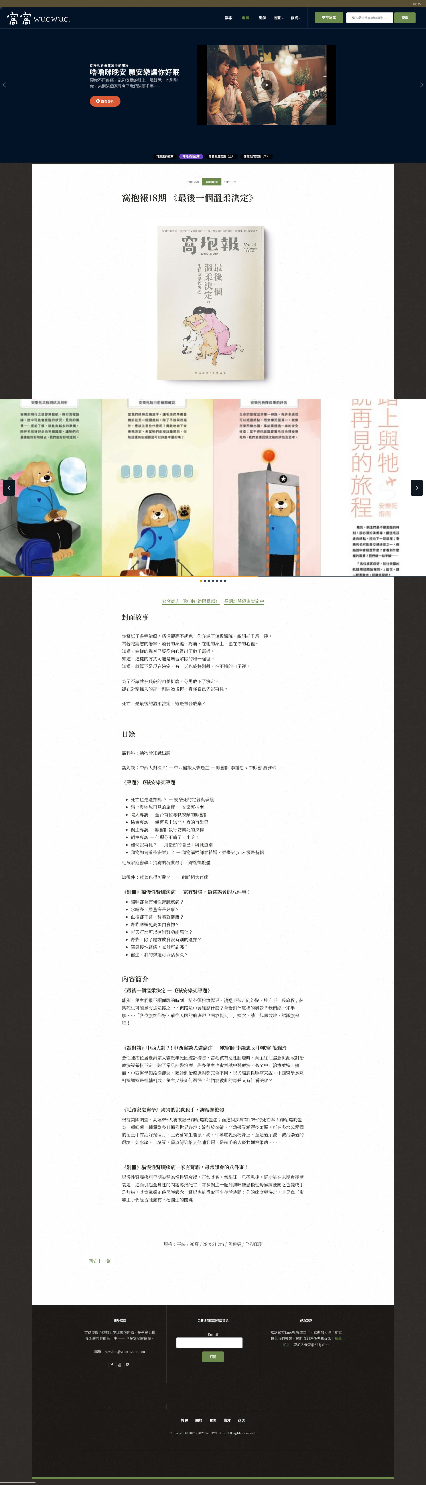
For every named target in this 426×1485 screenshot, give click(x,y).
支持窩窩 (329, 17)
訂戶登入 (417, 3)
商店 (241, 1420)
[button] (105, 101)
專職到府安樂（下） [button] (257, 156)
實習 (213, 1420)
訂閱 (213, 1357)
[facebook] (111, 1364)
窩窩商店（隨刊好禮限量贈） (191, 601)
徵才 (227, 1420)
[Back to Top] (412, 1471)
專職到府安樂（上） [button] (222, 156)
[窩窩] (38, 18)
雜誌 (262, 18)
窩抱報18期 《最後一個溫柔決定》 (190, 197)
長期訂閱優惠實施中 (244, 601)
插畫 (278, 18)
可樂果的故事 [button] (165, 156)
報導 (229, 18)
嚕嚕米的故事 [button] (191, 156)
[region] (213, 85)
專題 (246, 18)
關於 (198, 1420)
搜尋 (405, 18)
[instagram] (127, 1364)
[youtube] (119, 1364)
